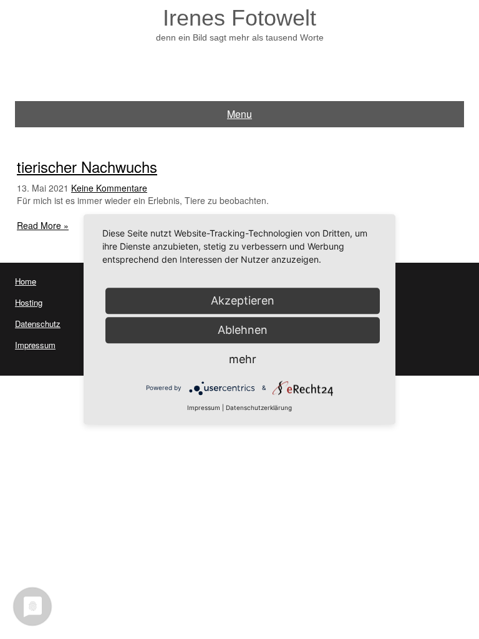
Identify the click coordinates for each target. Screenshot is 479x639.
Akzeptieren (242, 300)
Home (25, 281)
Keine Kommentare (109, 188)
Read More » (43, 225)
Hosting (28, 302)
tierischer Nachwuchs (87, 166)
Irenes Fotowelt (239, 18)
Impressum (35, 345)
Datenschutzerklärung (259, 407)
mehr (242, 359)
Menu (239, 114)
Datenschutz (37, 323)
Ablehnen (243, 329)
